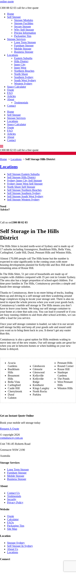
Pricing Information (25, 32)
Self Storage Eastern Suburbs (23, 174)
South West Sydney (25, 80)
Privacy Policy (15, 502)
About (10, 99)
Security (11, 499)
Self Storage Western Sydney (23, 199)
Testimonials (21, 102)
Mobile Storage (22, 48)
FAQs (10, 522)
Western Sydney (23, 83)
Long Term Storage (25, 42)
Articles (11, 96)
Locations (12, 55)
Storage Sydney (16, 542)
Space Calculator (16, 86)
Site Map (12, 528)
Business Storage (23, 51)
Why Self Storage (24, 29)
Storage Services (16, 39)
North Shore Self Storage (21, 186)
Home (10, 13)
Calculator (13, 519)
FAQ (10, 93)
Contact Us (13, 492)
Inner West (20, 67)
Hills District (21, 61)
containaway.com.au (11, 437)
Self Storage (14, 16)
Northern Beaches (24, 70)
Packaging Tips (22, 35)
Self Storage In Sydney (20, 545)
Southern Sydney (23, 77)
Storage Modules (23, 20)
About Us (12, 549)
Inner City (19, 64)
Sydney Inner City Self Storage (24, 180)
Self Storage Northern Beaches (24, 190)
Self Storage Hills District (21, 177)
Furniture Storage (24, 45)
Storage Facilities (23, 23)
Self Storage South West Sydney (25, 196)
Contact (11, 105)
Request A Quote (9, 428)
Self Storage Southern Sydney (24, 193)
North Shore (21, 74)
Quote (10, 89)
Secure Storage (22, 26)
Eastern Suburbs (23, 58)
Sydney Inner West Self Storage (25, 183)
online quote (7, 1)
